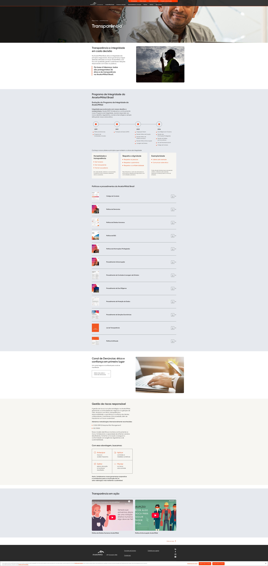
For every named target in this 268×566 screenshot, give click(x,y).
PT (175, 196)
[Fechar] (265, 563)
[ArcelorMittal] (95, 3)
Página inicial (95, 20)
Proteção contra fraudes (166, 1)
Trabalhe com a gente (153, 550)
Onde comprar (143, 1)
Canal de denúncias (153, 1)
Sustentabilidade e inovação (134, 4)
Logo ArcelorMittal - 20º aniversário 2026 (105, 553)
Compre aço (127, 555)
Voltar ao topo (170, 541)
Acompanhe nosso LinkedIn (175, 549)
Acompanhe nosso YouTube (175, 556)
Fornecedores (134, 1)
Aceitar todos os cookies (218, 563)
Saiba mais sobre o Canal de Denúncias (100, 373)
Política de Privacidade (23, 564)
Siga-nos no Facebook (175, 551)
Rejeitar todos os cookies (205, 563)
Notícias (151, 4)
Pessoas (145, 4)
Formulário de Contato (130, 550)
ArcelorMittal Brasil (110, 4)
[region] (134, 563)
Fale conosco (159, 4)
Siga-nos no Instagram (175, 554)
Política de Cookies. (79, 563)
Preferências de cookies (192, 563)
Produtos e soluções (121, 4)
